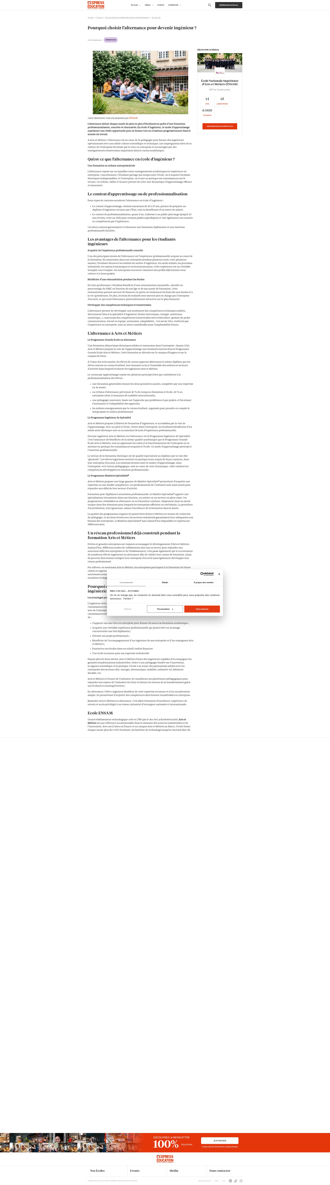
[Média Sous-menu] (153, 5)
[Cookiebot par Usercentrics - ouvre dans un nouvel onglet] (202, 574)
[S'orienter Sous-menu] (180, 5)
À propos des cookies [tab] (204, 582)
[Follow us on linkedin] (230, 1180)
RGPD (216, 1181)
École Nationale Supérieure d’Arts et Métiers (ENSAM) (219, 83)
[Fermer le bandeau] (219, 574)
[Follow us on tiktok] (235, 1180)
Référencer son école (228, 5)
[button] (105, 1171)
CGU (223, 1181)
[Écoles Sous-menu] (140, 5)
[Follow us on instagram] (241, 1180)
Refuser (127, 609)
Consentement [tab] (126, 582)
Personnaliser (163, 609)
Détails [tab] (165, 582)
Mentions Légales (204, 1181)
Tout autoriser (202, 609)
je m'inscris (219, 1140)
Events (161, 5)
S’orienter (173, 5)
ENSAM (133, 118)
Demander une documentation (220, 126)
